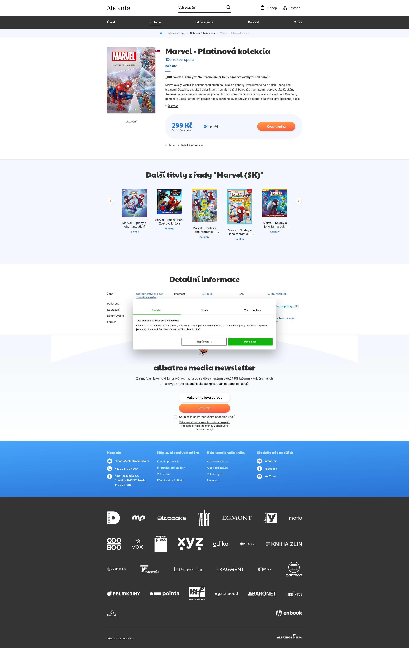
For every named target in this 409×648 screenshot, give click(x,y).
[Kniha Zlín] (284, 544)
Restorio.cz (213, 480)
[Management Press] (138, 518)
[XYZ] (190, 544)
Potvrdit (205, 408)
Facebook (271, 468)
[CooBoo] (114, 544)
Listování (131, 121)
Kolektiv (171, 66)
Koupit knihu (276, 126)
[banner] (125, 8)
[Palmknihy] (123, 593)
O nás (298, 22)
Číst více (173, 105)
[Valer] (204, 518)
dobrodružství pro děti (149, 293)
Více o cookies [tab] (252, 310)
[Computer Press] (161, 544)
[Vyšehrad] (116, 569)
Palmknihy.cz (215, 474)
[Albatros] (270, 518)
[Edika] (221, 544)
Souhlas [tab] (156, 310)
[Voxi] (138, 544)
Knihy (154, 22)
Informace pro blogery (171, 467)
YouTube (270, 476)
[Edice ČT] (265, 569)
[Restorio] (112, 613)
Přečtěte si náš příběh (170, 480)
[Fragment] (230, 569)
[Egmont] (236, 518)
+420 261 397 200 (126, 468)
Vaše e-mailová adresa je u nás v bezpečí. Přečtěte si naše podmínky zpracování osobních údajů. (204, 426)
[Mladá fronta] (197, 593)
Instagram (271, 461)
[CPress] (247, 544)
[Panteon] (294, 569)
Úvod (111, 22)
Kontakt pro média (168, 461)
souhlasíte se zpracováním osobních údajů (219, 384)
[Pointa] (164, 593)
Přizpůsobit (202, 341)
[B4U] (188, 569)
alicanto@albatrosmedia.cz (132, 461)
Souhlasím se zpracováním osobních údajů (207, 417)
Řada (172, 145)
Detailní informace (192, 145)
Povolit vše (250, 341)
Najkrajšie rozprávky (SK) (283, 306)
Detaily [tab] (204, 310)
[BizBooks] (172, 518)
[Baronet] (262, 593)
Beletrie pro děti (176, 32)
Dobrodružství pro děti (202, 32)
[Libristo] (294, 593)
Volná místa (164, 474)
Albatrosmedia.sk (217, 467)
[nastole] (150, 569)
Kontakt (253, 22)
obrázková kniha (146, 297)
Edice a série (204, 22)
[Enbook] (289, 613)
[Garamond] (226, 593)
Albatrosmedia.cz (217, 461)
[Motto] (295, 518)
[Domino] (113, 518)
